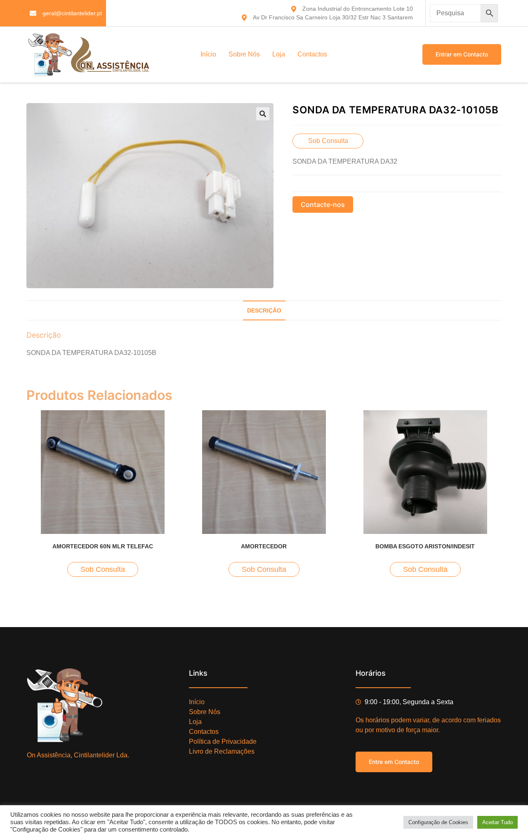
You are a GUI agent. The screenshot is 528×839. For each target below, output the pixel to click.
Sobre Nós (244, 54)
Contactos (312, 54)
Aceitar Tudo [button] (497, 822)
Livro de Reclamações (222, 751)
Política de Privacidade (223, 741)
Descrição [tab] (264, 310)
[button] (262, 113)
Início (208, 54)
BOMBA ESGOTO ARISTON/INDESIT (425, 546)
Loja (278, 54)
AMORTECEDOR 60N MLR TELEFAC (102, 546)
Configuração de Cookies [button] (438, 822)
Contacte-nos (323, 204)
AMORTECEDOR (264, 546)
